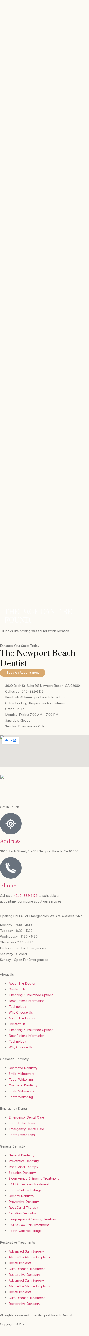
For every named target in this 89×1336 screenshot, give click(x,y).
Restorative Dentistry (24, 1275)
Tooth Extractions (22, 1123)
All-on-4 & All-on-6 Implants (29, 1257)
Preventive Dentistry (24, 1161)
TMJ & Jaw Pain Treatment (29, 1184)
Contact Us (17, 989)
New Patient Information (26, 1001)
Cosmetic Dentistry (23, 1068)
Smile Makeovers (21, 1074)
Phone (8, 885)
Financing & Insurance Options (31, 995)
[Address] (11, 823)
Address (10, 841)
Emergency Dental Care (26, 1117)
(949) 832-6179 (26, 896)
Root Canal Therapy (23, 1167)
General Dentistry (21, 1155)
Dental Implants (20, 1263)
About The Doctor (22, 983)
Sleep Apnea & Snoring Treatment (34, 1178)
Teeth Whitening (21, 1079)
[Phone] (11, 868)
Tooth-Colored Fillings (25, 1190)
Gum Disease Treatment (27, 1269)
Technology (17, 1007)
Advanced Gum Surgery (26, 1251)
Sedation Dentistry (22, 1173)
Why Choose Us (21, 1012)
